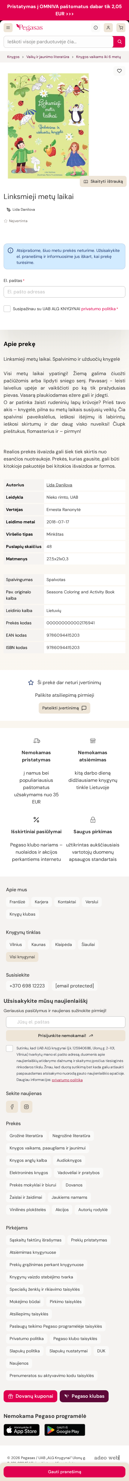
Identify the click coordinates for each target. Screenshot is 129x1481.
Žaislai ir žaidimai (26, 1197)
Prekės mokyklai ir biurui (33, 1185)
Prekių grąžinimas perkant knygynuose (47, 1264)
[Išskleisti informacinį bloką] (95, 27)
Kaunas (39, 944)
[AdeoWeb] (108, 1458)
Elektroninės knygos (29, 1172)
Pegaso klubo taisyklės (75, 1338)
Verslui (92, 901)
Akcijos (62, 1209)
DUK (101, 1351)
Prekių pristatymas (89, 1240)
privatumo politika (98, 308)
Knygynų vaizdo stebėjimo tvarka (41, 1277)
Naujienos (19, 1363)
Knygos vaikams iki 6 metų (98, 56)
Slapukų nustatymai (69, 1351)
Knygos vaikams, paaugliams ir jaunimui (48, 1148)
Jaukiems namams (69, 1197)
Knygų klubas (22, 914)
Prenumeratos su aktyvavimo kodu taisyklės (52, 1375)
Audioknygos (69, 1160)
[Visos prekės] (8, 27)
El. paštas (13, 280)
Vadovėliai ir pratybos (79, 1172)
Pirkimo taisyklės (66, 1301)
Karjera (41, 901)
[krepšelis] (120, 27)
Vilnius (16, 944)
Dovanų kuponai (34, 1396)
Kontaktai (67, 901)
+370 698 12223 (27, 986)
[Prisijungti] (108, 27)
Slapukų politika (25, 1351)
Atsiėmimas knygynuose (33, 1252)
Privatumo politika (27, 1338)
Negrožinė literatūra (71, 1135)
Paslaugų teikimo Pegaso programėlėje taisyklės (56, 1326)
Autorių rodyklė (93, 1209)
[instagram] (26, 1107)
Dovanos (74, 1185)
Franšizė (17, 901)
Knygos (13, 56)
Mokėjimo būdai (25, 1301)
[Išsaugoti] (119, 71)
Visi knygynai (22, 956)
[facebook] (12, 1107)
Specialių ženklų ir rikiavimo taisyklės (45, 1289)
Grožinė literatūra (26, 1135)
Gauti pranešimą (64, 1471)
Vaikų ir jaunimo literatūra (47, 56)
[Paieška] (118, 42)
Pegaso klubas (88, 1396)
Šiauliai (88, 944)
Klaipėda (63, 944)
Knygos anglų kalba (28, 1160)
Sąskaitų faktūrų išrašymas (36, 1240)
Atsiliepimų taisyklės (29, 1314)
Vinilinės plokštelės (28, 1209)
